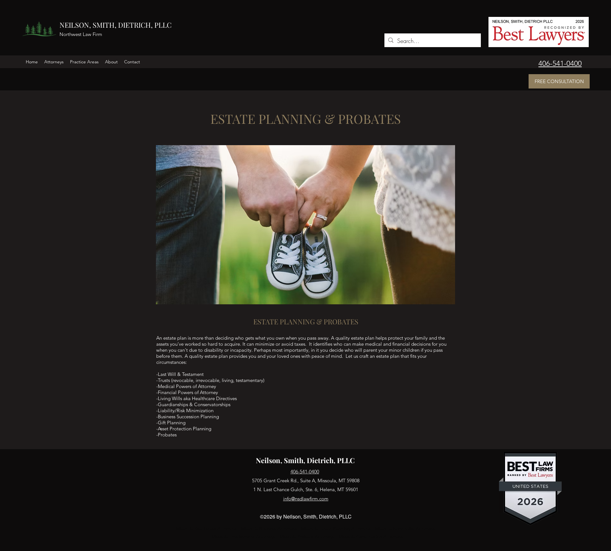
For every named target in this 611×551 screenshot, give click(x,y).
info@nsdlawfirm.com (305, 499)
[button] (54, 62)
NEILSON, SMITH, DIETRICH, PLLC (116, 25)
